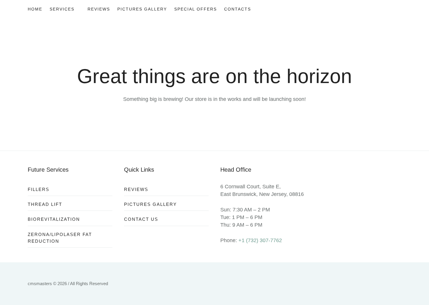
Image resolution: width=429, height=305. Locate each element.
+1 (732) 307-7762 (260, 240)
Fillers (38, 189)
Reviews (136, 189)
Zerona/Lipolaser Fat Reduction (60, 238)
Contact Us (141, 219)
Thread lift (45, 204)
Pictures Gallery (150, 204)
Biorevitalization (54, 219)
